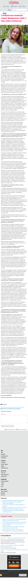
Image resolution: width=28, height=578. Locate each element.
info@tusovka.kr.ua (16, 570)
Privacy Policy (4, 573)
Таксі (2, 486)
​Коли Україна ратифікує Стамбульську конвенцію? (13, 500)
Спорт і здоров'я (4, 491)
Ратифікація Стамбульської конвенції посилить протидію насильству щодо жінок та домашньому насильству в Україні (13, 510)
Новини (15, 6)
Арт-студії (3, 494)
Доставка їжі (3, 457)
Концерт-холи (4, 476)
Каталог (23, 6)
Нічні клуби (3, 462)
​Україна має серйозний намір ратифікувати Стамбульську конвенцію (12, 502)
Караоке (2, 466)
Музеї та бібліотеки (5, 474)
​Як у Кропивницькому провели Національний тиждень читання (14, 522)
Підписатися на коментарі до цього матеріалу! (11, 408)
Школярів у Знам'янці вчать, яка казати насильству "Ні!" (14, 507)
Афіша (7, 6)
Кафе (2, 452)
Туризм (2, 482)
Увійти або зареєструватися (11, 429)
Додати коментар (7, 426)
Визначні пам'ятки (4, 481)
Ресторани (3, 454)
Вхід (10, 10)
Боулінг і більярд (4, 464)
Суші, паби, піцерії (4, 456)
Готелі (2, 484)
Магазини (3, 493)
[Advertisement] (14, 440)
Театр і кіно (3, 472)
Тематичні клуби (4, 467)
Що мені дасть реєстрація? (22, 429)
